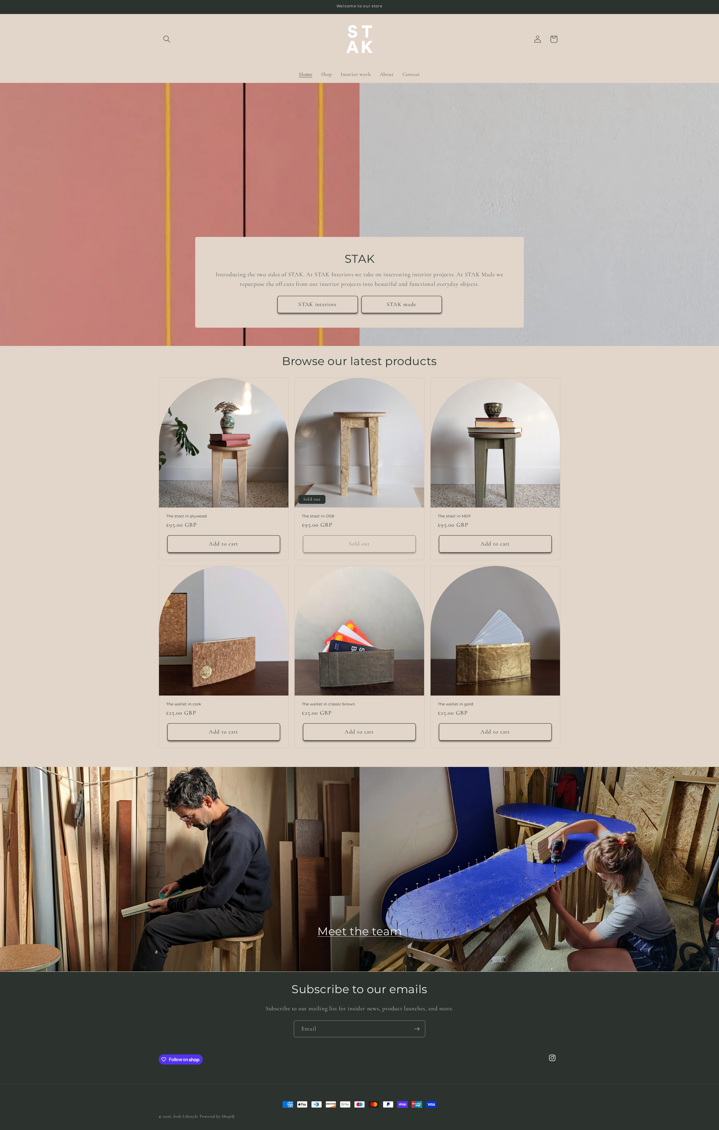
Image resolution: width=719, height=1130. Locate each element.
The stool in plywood (186, 516)
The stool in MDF (454, 516)
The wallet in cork (183, 704)
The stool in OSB (318, 516)
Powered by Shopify (217, 1116)
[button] (167, 39)
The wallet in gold (456, 704)
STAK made (402, 304)
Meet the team (359, 931)
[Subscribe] (417, 1029)
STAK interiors (317, 304)
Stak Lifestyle (185, 1116)
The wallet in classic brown (328, 704)
